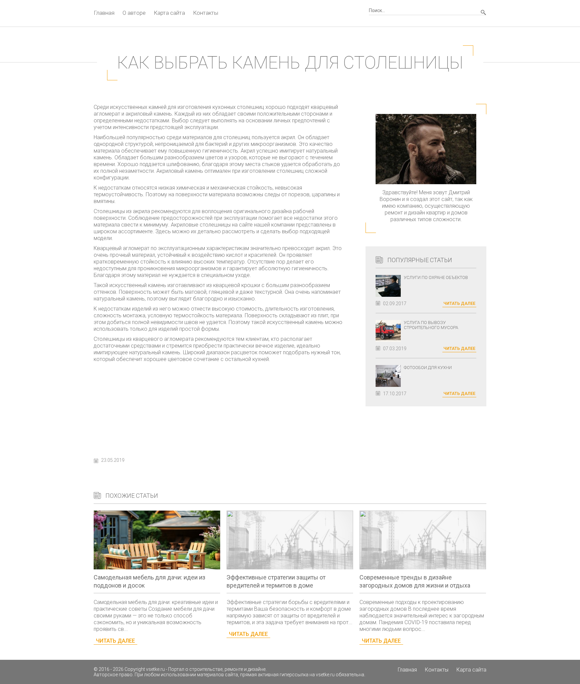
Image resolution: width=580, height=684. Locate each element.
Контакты (205, 12)
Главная (104, 12)
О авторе (134, 12)
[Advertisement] (219, 408)
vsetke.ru (155, 669)
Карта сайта (169, 12)
